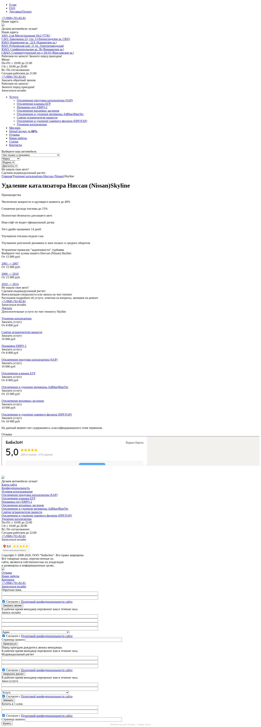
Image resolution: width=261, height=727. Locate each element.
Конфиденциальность (16, 488)
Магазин (14, 127)
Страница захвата (13, 639)
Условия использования (17, 491)
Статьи (13, 141)
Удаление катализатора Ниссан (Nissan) (38, 176)
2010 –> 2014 (10, 284)
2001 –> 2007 (10, 263)
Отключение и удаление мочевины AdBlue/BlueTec (50, 114)
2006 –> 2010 (10, 273)
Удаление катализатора (32, 124)
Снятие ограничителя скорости (37, 117)
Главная (7, 176)
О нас (13, 4)
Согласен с (39, 601)
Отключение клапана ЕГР (34, 103)
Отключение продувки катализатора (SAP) (45, 100)
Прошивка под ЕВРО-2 (32, 107)
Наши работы (18, 138)
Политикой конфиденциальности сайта (46, 601)
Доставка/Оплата (20, 11)
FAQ (12, 8)
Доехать (7, 308)
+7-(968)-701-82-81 (14, 18)
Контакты (15, 145)
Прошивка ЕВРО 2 (14, 345)
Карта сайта (9, 484)
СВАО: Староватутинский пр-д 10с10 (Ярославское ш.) (38, 52)
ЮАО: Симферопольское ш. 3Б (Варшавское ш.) (33, 49)
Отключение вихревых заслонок (38, 110)
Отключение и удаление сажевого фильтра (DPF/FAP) (52, 121)
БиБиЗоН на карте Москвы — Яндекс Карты (130, 724)
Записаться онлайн (14, 586)
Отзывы (14, 134)
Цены (23, 131)
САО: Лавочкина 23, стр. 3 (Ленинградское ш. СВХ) (36, 39)
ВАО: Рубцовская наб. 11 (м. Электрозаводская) (33, 45)
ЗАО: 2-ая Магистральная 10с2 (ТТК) (26, 35)
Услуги (13, 97)
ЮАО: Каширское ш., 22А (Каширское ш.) (29, 42)
